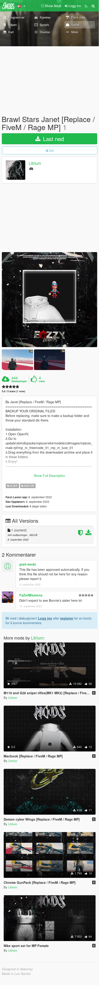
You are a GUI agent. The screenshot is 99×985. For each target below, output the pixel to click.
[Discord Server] (31, 168)
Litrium (35, 163)
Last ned (52, 139)
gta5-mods (27, 564)
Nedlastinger (19, 381)
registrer (66, 618)
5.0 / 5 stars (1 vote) (13, 391)
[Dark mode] (86, 5)
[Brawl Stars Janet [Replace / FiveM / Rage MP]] (49, 299)
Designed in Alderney (17, 969)
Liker (42, 381)
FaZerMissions (30, 595)
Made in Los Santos (16, 973)
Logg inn (45, 618)
